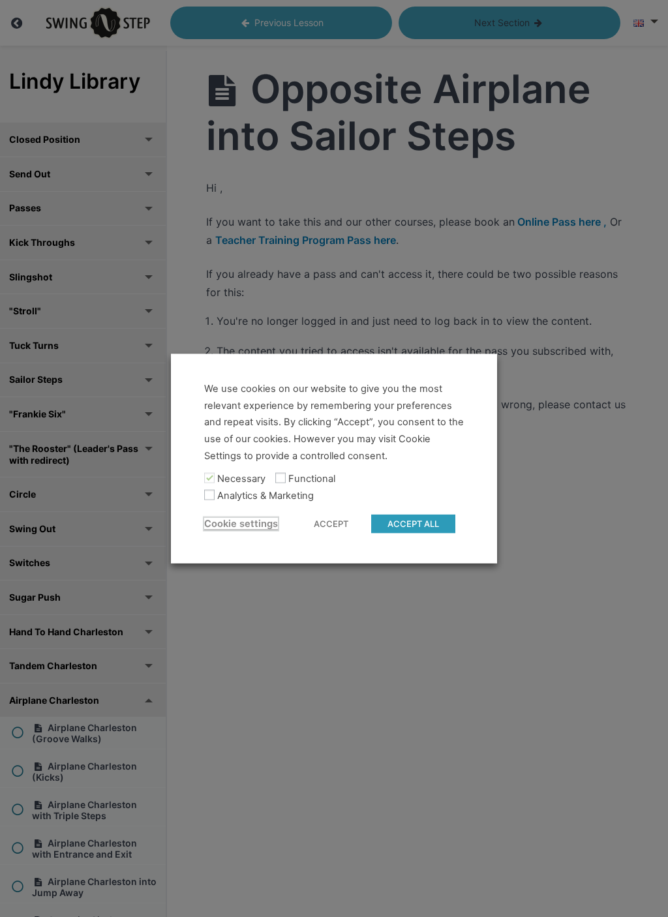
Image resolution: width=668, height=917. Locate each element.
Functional (311, 479)
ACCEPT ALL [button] (413, 523)
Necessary (241, 479)
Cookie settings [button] (241, 523)
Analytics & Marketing (265, 496)
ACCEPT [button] (331, 523)
